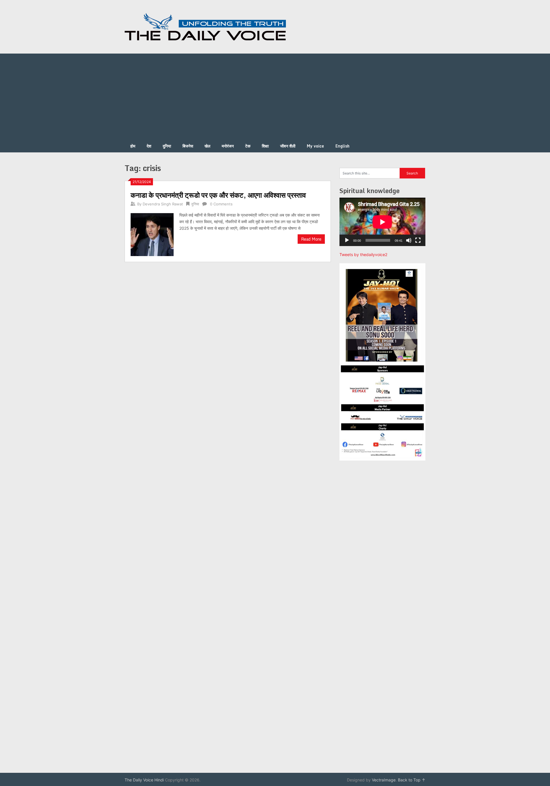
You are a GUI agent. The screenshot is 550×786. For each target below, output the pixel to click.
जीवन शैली (287, 146)
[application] (382, 222)
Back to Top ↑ (411, 779)
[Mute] (409, 240)
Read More (311, 239)
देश (149, 146)
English (342, 146)
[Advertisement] (275, 96)
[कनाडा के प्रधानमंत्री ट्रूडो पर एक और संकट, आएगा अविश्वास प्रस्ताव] (152, 234)
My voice (315, 146)
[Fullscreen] (418, 240)
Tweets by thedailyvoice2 (363, 254)
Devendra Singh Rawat (163, 204)
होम (132, 146)
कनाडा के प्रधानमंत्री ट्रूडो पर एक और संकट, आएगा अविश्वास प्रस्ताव (218, 195)
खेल (207, 146)
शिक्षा (265, 146)
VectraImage (384, 779)
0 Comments (221, 204)
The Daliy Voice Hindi (144, 779)
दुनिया (167, 146)
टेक (247, 146)
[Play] (347, 240)
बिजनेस (187, 146)
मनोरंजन (228, 146)
